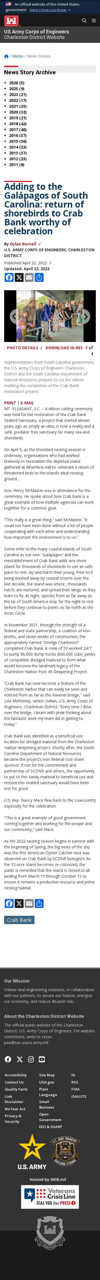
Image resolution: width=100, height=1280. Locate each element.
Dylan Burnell (23, 244)
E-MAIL (27, 402)
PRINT (10, 402)
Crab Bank (19, 920)
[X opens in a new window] (19, 1059)
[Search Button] (82, 21)
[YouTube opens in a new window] (42, 1059)
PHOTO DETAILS (22, 347)
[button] (51, 10)
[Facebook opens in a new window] (8, 1059)
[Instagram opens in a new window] (31, 1059)
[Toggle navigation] (92, 21)
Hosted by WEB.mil (48, 1179)
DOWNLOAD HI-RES (64, 347)
